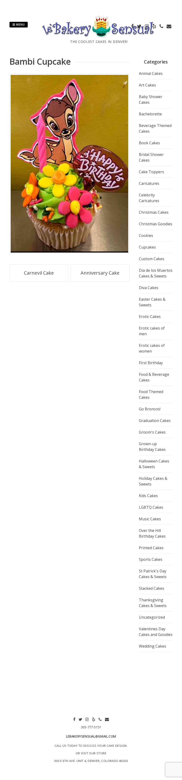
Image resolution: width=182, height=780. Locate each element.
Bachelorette (150, 114)
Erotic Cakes (150, 316)
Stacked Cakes (151, 588)
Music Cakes (150, 519)
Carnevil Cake (39, 273)
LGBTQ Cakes (151, 507)
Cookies (146, 235)
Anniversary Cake (100, 273)
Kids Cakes (148, 495)
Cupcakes (147, 247)
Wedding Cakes (152, 646)
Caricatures (149, 183)
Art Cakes (147, 85)
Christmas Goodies (155, 224)
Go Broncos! (149, 409)
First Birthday (151, 362)
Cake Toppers (151, 171)
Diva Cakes (148, 287)
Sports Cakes (150, 559)
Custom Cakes (151, 258)
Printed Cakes (151, 547)
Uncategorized (152, 617)
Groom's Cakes (152, 432)
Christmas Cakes (153, 212)
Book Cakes (149, 142)
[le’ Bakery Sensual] (99, 36)
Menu (20, 25)
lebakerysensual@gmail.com (91, 736)
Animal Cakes (151, 73)
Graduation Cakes (155, 420)
